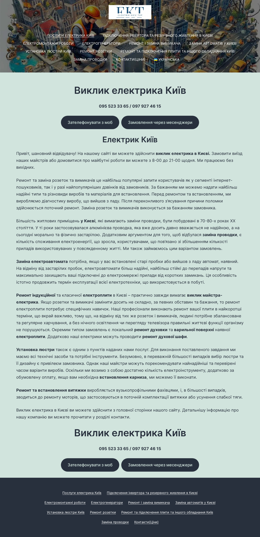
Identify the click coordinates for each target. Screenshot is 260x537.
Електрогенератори (101, 43)
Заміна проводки (90, 59)
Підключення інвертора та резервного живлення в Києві (158, 35)
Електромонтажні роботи (48, 43)
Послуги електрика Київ (70, 35)
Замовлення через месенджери (160, 122)
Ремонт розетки (96, 51)
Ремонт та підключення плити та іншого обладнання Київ (178, 51)
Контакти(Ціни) (130, 59)
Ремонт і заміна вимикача (154, 43)
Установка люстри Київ (48, 51)
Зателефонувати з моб (90, 122)
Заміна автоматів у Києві (213, 43)
